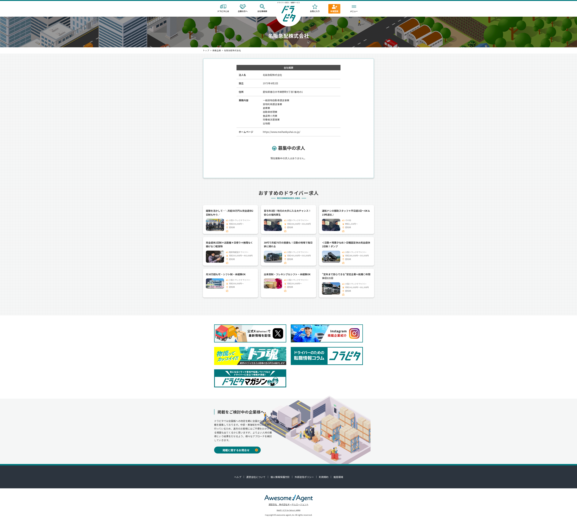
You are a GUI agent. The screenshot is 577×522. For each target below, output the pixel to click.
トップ (206, 50)
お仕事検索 (262, 11)
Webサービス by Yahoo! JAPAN (288, 510)
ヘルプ (237, 477)
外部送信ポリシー (304, 477)
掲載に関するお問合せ (236, 450)
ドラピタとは (223, 11)
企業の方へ (243, 11)
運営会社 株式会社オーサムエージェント (288, 504)
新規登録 (334, 11)
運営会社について (256, 477)
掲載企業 (216, 50)
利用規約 (323, 477)
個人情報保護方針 (280, 477)
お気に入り (315, 11)
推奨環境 (338, 477)
